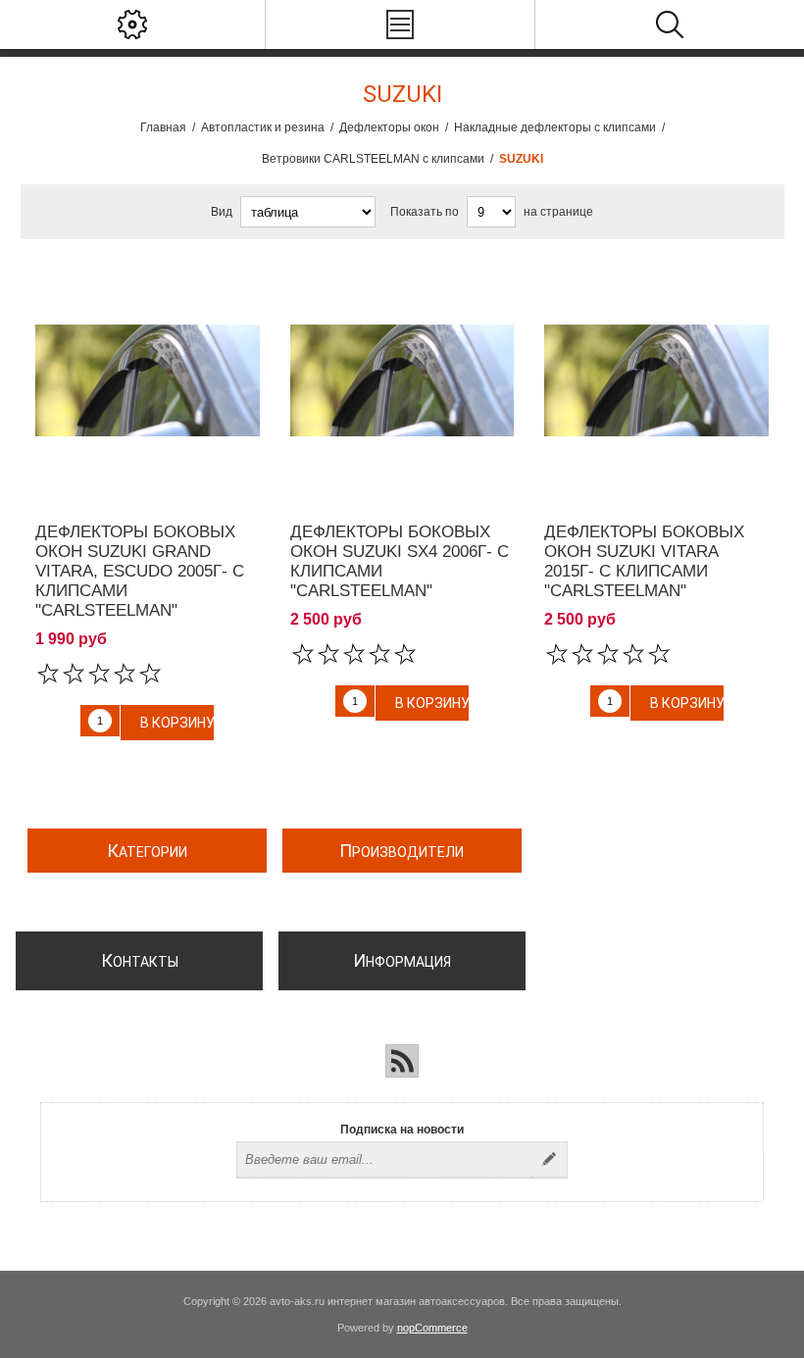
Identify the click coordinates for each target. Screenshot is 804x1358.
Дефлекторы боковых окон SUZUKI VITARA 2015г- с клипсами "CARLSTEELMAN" (644, 561)
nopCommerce (432, 1327)
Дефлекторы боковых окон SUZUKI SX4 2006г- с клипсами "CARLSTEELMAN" (399, 561)
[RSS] (402, 1061)
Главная (163, 127)
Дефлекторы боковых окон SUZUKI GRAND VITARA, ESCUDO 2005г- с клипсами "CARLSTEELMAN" (139, 571)
